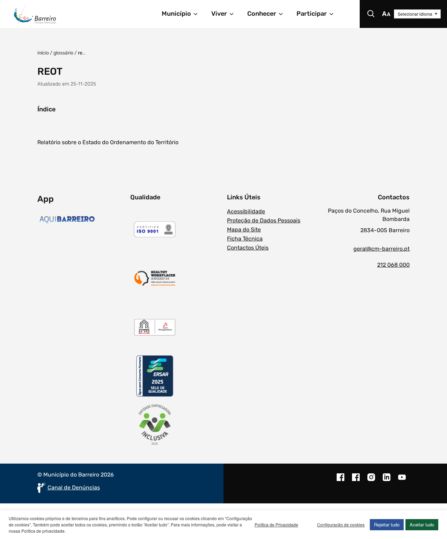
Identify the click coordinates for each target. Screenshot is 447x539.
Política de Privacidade (276, 524)
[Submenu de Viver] (234, 14)
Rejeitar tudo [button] (387, 524)
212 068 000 (393, 264)
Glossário (63, 53)
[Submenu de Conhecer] (284, 14)
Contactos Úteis (248, 247)
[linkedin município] (386, 480)
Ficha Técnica (245, 238)
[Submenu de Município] (198, 14)
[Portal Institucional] (58, 14)
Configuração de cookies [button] (341, 524)
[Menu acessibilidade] (386, 14)
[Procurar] (371, 14)
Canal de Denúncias (73, 487)
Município (176, 13)
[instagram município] (371, 480)
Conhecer (261, 13)
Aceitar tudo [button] (422, 524)
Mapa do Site (244, 229)
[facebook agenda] (356, 480)
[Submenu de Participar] (334, 14)
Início (43, 53)
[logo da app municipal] (82, 219)
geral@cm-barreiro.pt (381, 248)
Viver (219, 13)
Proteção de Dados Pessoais (263, 220)
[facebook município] (340, 480)
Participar (311, 13)
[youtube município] (402, 480)
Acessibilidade (246, 211)
